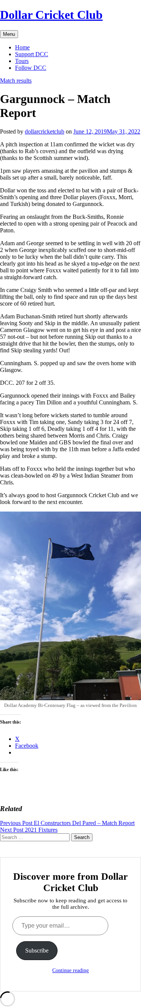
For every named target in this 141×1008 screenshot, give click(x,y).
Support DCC (31, 54)
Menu (9, 34)
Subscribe (37, 950)
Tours (22, 61)
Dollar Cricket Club (51, 15)
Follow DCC (30, 68)
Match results (16, 80)
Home (22, 47)
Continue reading (70, 970)
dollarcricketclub (44, 131)
